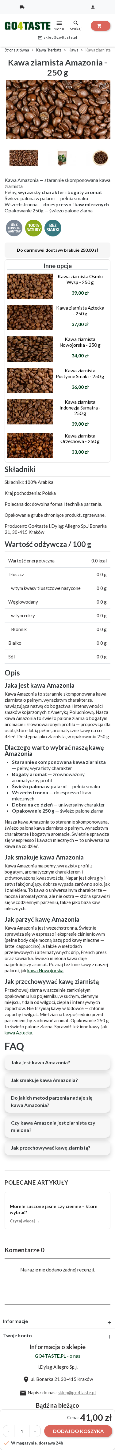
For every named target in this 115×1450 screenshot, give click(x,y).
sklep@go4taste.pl (57, 37)
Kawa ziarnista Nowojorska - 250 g (80, 341)
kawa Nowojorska (45, 970)
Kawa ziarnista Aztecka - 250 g (80, 310)
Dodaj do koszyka (78, 1431)
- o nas (57, 1356)
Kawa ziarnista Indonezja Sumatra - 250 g (80, 407)
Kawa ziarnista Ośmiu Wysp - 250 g (80, 279)
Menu (59, 25)
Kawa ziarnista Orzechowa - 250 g (80, 438)
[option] (59, 109)
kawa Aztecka (18, 1032)
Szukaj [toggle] (76, 25)
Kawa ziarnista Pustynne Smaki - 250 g (80, 373)
